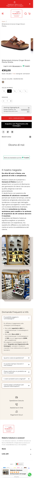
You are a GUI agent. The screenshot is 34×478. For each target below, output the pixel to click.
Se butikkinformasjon (25, 109)
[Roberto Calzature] (16, 14)
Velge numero (7, 87)
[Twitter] (7, 131)
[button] (3, 13)
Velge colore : (12, 79)
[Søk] (25, 14)
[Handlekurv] (29, 14)
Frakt (14, 73)
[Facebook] (3, 131)
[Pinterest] (12, 131)
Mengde (5, 97)
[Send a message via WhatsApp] (29, 474)
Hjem (3, 21)
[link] (16, 429)
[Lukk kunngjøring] (29, 3)
